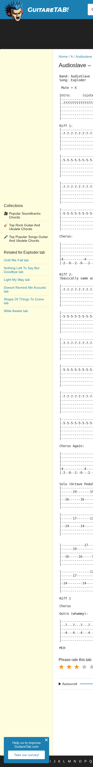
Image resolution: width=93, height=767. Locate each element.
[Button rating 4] (84, 667)
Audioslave (84, 56)
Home (63, 56)
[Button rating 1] (61, 667)
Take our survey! (26, 755)
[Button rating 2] (69, 667)
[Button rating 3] (76, 667)
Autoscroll (69, 684)
